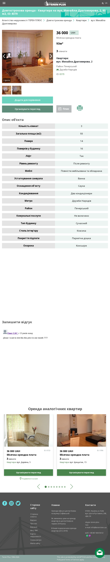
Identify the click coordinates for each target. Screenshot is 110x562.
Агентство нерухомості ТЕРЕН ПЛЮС (22, 20)
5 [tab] (56, 487)
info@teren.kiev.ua (99, 527)
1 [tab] (46, 487)
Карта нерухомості (35, 535)
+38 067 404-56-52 (96, 533)
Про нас (33, 523)
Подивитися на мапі (30, 479)
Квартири (81, 20)
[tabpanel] (28, 447)
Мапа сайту (35, 543)
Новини (56, 505)
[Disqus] (55, 362)
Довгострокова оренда (59, 20)
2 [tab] (48, 487)
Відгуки (33, 520)
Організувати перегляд (28, 472)
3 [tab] (51, 487)
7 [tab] (62, 487)
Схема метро (35, 540)
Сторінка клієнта (34, 515)
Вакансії (33, 527)
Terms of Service (72, 559)
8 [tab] (64, 487)
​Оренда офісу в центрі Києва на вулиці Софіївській (63, 512)
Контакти (90, 505)
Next (51, 56)
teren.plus (95, 522)
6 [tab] (59, 487)
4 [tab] (54, 487)
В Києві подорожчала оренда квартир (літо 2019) (63, 529)
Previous (4, 56)
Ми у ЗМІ (34, 530)
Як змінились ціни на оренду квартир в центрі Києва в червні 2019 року (63, 521)
